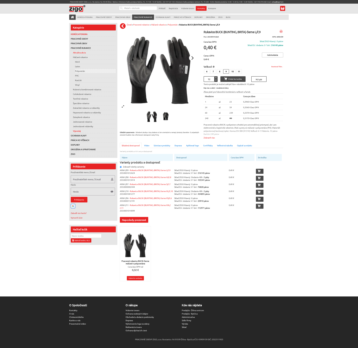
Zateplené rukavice (81, 117)
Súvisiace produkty (162, 145)
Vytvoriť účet (77, 217)
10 (232, 71)
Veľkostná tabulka (225, 145)
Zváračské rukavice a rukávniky (86, 108)
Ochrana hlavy (78, 135)
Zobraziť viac (209, 137)
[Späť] (123, 26)
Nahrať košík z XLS (82, 240)
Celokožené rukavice (82, 94)
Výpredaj (77, 131)
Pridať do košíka (235, 79)
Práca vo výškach (80, 140)
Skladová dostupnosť (131, 145)
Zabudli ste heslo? (79, 213)
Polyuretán (80, 71)
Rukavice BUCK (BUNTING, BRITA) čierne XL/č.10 (151, 191)
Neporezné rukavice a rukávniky (87, 112)
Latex (77, 66)
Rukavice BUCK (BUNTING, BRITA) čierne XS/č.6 (151, 198)
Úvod (129, 24)
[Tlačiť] (281, 31)
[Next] (192, 58)
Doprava (178, 145)
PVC (77, 75)
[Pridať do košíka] (259, 171)
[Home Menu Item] (72, 17)
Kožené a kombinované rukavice (87, 89)
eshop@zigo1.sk (277, 2)
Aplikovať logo (192, 145)
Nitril (77, 61)
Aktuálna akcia (79, 52)
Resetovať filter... (277, 66)
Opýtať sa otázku (244, 145)
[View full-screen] (123, 106)
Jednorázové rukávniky (83, 126)
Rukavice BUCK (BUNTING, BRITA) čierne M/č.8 (150, 177)
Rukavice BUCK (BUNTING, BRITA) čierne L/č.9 (199, 24)
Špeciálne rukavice (81, 103)
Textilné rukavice (80, 98)
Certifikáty (208, 145)
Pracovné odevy (79, 38)
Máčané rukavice (80, 57)
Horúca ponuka (79, 34)
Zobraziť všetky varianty (133, 166)
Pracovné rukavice (81, 48)
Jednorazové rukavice (82, 121)
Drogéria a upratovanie (83, 149)
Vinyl (77, 85)
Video (146, 145)
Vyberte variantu (135, 278)
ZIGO (73, 154)
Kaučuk (78, 80)
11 (239, 71)
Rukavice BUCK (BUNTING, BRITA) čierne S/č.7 (150, 184)
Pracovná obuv (79, 43)
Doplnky (75, 144)
